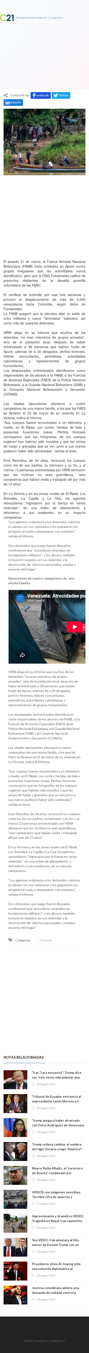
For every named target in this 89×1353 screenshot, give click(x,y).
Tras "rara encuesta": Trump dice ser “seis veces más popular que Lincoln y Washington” (56, 1077)
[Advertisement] (44, 216)
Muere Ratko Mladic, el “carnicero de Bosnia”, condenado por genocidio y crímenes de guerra (57, 1173)
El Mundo (46, 940)
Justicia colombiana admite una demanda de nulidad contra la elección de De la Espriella (55, 1292)
